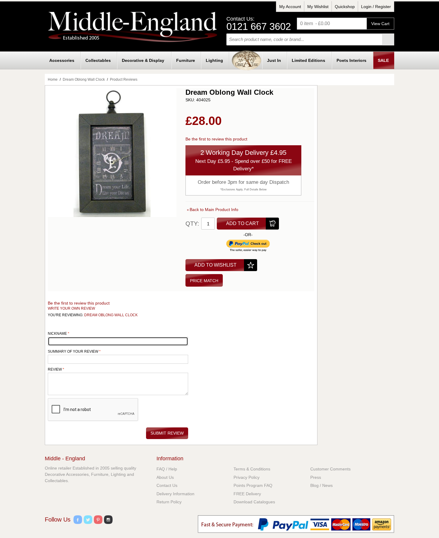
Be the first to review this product (216, 139)
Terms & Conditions (252, 469)
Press (315, 477)
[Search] (388, 39)
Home (53, 79)
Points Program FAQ (253, 485)
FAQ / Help (166, 469)
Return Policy (169, 501)
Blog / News (321, 485)
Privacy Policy (247, 477)
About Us (165, 477)
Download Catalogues (254, 501)
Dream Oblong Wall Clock (84, 79)
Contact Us (166, 485)
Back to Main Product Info (212, 209)
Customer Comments (330, 469)
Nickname (58, 333)
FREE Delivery (247, 493)
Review (55, 369)
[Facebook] (77, 520)
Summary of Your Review (73, 351)
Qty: (192, 223)
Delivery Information (175, 493)
